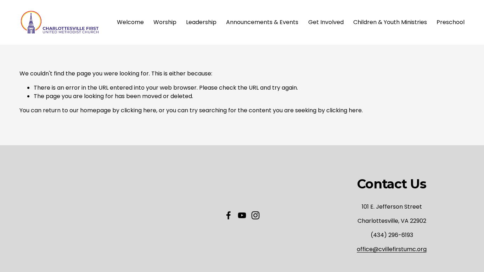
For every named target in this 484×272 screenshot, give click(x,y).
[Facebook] (228, 215)
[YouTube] (242, 215)
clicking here (138, 110)
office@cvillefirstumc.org (392, 249)
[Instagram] (255, 215)
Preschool (451, 22)
